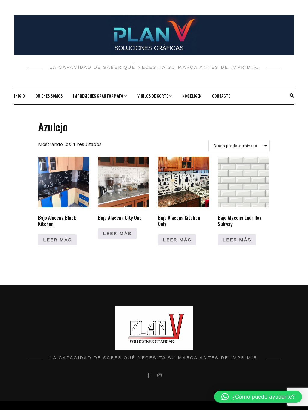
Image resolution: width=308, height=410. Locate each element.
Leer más (57, 240)
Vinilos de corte (152, 95)
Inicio (19, 95)
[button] (258, 397)
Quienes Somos (49, 95)
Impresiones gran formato (98, 95)
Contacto (221, 95)
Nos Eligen (192, 95)
